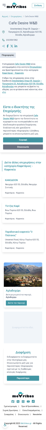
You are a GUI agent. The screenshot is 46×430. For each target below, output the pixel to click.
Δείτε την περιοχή (16, 303)
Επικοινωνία (23, 147)
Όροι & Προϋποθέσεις (30, 406)
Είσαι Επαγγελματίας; (31, 410)
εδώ (4, 92)
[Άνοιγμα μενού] (4, 5)
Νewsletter (37, 414)
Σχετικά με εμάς (10, 406)
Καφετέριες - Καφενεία (13, 73)
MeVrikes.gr (26, 423)
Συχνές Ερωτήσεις (10, 410)
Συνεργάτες (9, 414)
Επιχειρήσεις (16, 16)
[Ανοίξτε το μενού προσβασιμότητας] (5, 425)
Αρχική (5, 16)
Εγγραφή (23, 140)
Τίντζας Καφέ (12, 206)
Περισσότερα (23, 378)
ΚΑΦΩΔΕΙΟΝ (11, 180)
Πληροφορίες (8, 55)
